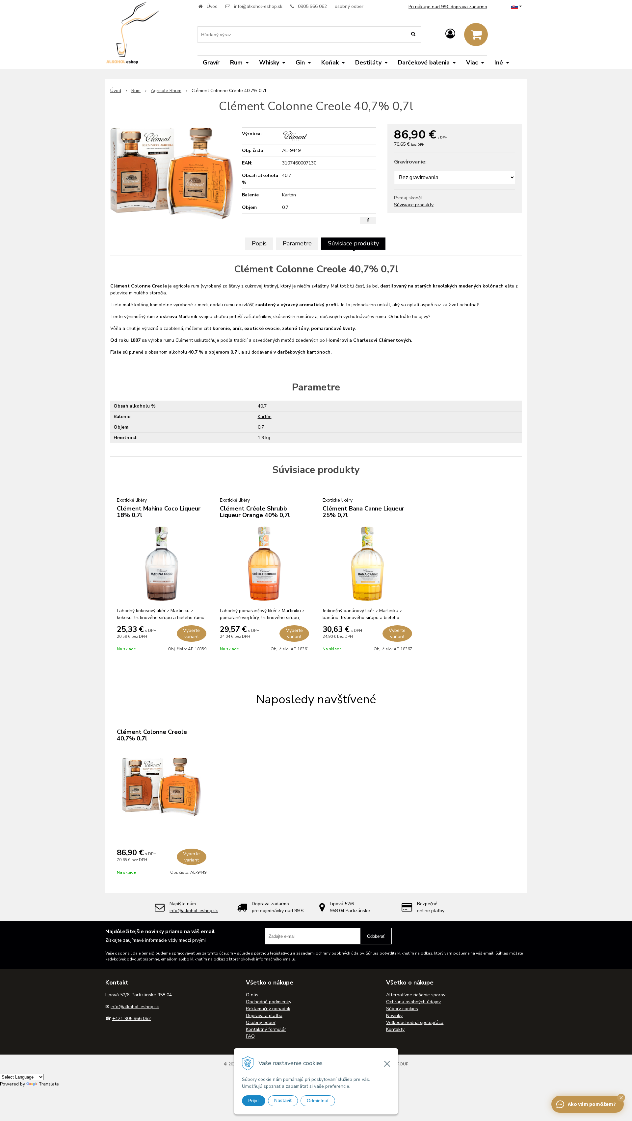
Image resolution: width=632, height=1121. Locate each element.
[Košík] (476, 34)
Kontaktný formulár (266, 1029)
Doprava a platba (264, 1015)
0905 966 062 (312, 6)
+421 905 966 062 (131, 1018)
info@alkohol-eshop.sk (258, 6)
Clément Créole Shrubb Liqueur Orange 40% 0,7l (255, 512)
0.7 (261, 427)
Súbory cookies (402, 1009)
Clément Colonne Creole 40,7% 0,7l (152, 735)
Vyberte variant (191, 633)
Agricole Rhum (166, 90)
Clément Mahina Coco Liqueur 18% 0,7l (158, 512)
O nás (252, 995)
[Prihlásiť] (450, 34)
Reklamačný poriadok (268, 1009)
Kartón (265, 416)
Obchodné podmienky (268, 1002)
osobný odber (349, 6)
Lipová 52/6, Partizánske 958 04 (138, 995)
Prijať (253, 1100)
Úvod (212, 6)
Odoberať (376, 936)
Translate (49, 1084)
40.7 (262, 406)
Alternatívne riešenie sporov (415, 995)
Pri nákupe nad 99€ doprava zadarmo (447, 7)
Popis (259, 243)
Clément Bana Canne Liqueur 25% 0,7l (363, 512)
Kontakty (395, 1029)
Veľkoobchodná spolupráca (414, 1022)
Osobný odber (261, 1022)
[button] (621, 1098)
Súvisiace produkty (414, 205)
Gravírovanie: (410, 161)
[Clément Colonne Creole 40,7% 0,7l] (172, 173)
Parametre (297, 243)
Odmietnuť (318, 1100)
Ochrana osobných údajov (413, 1002)
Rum (136, 90)
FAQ (250, 1036)
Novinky (394, 1015)
